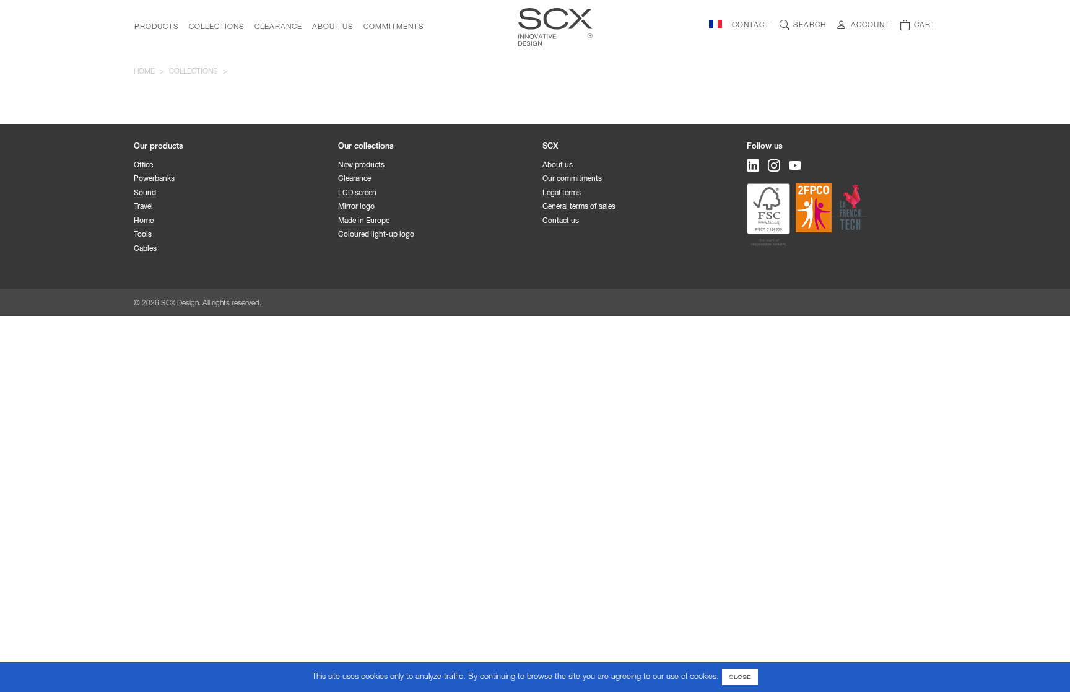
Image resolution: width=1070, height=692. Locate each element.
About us (333, 27)
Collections (217, 27)
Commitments (393, 27)
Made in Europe (363, 221)
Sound (145, 193)
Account (870, 25)
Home (144, 72)
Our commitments (572, 179)
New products (361, 165)
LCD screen (357, 193)
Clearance (278, 27)
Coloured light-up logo (376, 235)
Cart (925, 25)
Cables (145, 249)
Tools (143, 235)
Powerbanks (154, 179)
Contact (751, 25)
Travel (143, 207)
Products (156, 27)
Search (809, 25)
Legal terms (561, 193)
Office (143, 165)
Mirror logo (356, 207)
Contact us (560, 221)
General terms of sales (578, 207)
